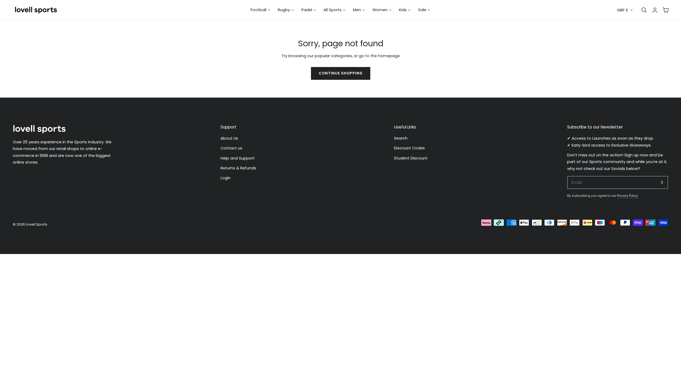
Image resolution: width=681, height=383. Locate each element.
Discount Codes (409, 148)
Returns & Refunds (238, 168)
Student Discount (410, 158)
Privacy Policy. (627, 196)
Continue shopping (341, 73)
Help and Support (238, 158)
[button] (666, 10)
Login (226, 178)
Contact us (231, 148)
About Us (229, 138)
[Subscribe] (661, 182)
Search (401, 138)
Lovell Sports (36, 224)
